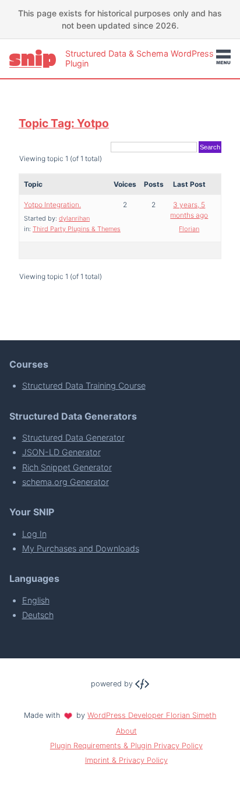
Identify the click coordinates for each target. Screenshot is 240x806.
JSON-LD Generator (61, 452)
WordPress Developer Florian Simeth (151, 715)
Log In (34, 534)
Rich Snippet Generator (67, 467)
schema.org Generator (65, 482)
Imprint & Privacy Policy (126, 760)
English (36, 600)
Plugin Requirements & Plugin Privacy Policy (126, 745)
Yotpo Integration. (52, 204)
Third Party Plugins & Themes (77, 229)
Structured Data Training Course (84, 385)
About (126, 731)
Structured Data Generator (73, 437)
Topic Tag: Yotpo (64, 123)
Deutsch (38, 615)
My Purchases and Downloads (80, 548)
